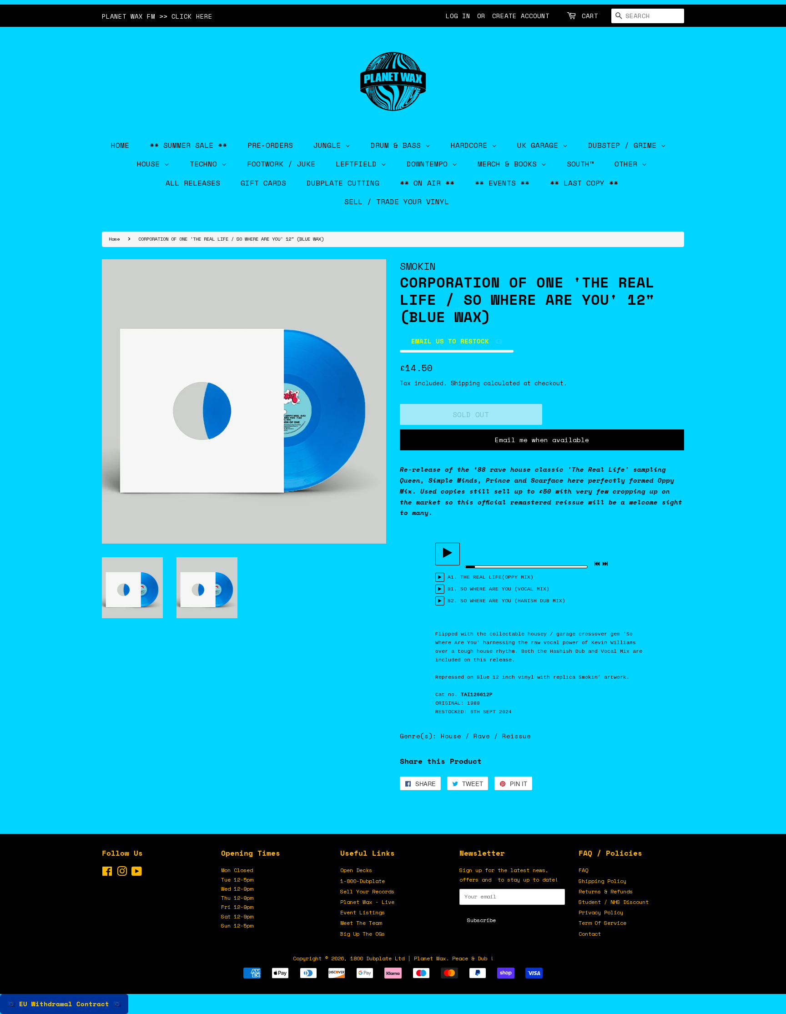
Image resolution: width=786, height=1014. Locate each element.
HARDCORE (471, 145)
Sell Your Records (367, 891)
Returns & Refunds (606, 891)
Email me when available (542, 439)
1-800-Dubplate (362, 881)
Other (628, 163)
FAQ (583, 870)
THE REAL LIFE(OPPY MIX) (497, 577)
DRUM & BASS (398, 145)
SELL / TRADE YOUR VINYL (396, 201)
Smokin (417, 265)
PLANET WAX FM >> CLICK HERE (157, 16)
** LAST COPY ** (584, 182)
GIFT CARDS (263, 182)
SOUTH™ (580, 163)
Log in (458, 15)
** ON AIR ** (427, 182)
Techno (206, 163)
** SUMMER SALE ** (188, 145)
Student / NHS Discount (614, 902)
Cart (590, 15)
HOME (120, 145)
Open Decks (356, 870)
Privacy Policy (601, 912)
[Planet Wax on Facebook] (107, 873)
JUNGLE (329, 145)
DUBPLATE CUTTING (343, 182)
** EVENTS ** (502, 182)
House (150, 163)
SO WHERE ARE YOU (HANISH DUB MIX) (512, 601)
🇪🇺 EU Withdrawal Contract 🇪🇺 (64, 1004)
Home (114, 238)
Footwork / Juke (281, 163)
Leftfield (358, 163)
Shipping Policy (602, 881)
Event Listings (362, 912)
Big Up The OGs (362, 934)
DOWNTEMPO (429, 163)
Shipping (465, 383)
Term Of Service (602, 923)
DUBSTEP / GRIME (624, 145)
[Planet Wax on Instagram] (122, 873)
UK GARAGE (540, 145)
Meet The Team (361, 923)
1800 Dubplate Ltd (377, 958)
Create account (520, 15)
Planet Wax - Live (367, 902)
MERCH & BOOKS (509, 163)
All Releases (193, 182)
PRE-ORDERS (270, 145)
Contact (590, 934)
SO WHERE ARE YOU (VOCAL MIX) (504, 589)
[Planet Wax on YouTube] (136, 873)
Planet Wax (430, 958)
